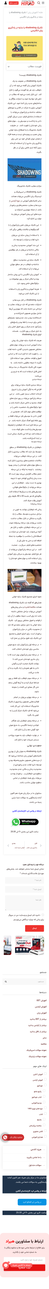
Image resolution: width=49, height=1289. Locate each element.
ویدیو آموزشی (36, 1103)
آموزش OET (41, 1000)
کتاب (41, 1114)
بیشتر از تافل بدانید (38, 1031)
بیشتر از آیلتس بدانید (37, 1025)
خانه (41, 12)
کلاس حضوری (38, 1131)
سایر (44, 1038)
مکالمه (43, 1044)
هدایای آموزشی (37, 1137)
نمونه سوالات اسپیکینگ (36, 1050)
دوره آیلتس (15, 201)
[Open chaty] (5, 1265)
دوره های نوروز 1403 (35, 1109)
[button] (43, 3)
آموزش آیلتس (40, 1007)
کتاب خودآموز (36, 1097)
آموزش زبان (32, 12)
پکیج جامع (37, 1091)
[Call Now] (5, 1137)
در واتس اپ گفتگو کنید (32, 1202)
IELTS (39, 1120)
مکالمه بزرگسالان (35, 1126)
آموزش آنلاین (38, 1074)
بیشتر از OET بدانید (38, 1019)
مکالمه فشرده (30, 607)
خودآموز (40, 1086)
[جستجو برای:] (24, 981)
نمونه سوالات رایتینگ (37, 1056)
